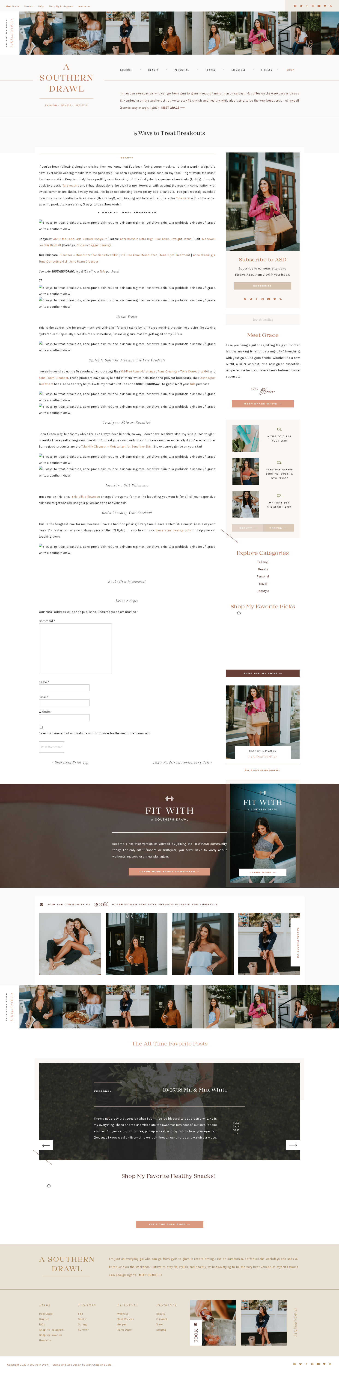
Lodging (161, 1329)
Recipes (122, 1324)
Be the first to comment (127, 582)
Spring (82, 1324)
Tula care (182, 198)
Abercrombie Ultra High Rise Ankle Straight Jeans (156, 239)
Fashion (263, 562)
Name (44, 682)
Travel (263, 584)
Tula (102, 271)
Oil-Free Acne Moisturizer (138, 371)
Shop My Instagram (51, 1329)
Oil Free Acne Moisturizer (139, 255)
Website (45, 712)
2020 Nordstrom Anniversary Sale (181, 763)
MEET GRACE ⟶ (173, 107)
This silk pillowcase (86, 496)
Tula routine (70, 185)
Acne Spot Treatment (175, 255)
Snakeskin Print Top (72, 763)
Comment (47, 621)
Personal (263, 576)
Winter (82, 1319)
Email (44, 697)
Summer (83, 1329)
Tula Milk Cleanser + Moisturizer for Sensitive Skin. (116, 446)
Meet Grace (45, 1313)
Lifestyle (263, 591)
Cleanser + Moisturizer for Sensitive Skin (89, 255)
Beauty (263, 569)
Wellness (122, 1313)
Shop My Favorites (50, 1335)
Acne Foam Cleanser (83, 261)
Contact (44, 1319)
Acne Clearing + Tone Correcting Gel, (183, 371)
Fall (80, 1313)
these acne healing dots (173, 530)
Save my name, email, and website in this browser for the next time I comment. (95, 733)
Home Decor (124, 1329)
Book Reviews (125, 1319)
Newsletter (45, 1340)
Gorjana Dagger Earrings (94, 245)
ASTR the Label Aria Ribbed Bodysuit (80, 239)
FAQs (42, 1324)
